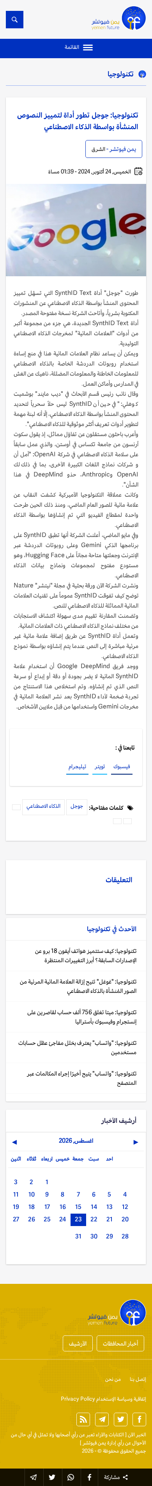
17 (47, 1207)
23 (78, 1219)
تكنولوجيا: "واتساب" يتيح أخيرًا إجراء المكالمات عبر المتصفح (81, 1078)
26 (31, 1219)
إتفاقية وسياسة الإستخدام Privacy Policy (103, 1399)
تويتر (100, 766)
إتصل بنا (138, 1379)
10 (31, 1194)
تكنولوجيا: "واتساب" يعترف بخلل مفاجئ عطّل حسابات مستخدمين (77, 1047)
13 (109, 1207)
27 (16, 1219)
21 (109, 1219)
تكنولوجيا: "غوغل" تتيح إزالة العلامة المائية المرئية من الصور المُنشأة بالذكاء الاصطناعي (78, 986)
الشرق (98, 148)
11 (16, 1194)
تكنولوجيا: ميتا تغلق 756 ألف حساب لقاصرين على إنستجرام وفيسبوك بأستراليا (81, 1016)
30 (93, 1236)
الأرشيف (78, 1343)
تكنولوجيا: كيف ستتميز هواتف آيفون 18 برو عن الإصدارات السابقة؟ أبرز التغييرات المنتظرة (85, 955)
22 (93, 1219)
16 (63, 1207)
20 (125, 1219)
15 (78, 1207)
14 (94, 1207)
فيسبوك (121, 766)
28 (125, 1236)
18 (31, 1207)
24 (62, 1219)
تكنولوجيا (121, 73)
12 (125, 1207)
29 (109, 1236)
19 (16, 1207)
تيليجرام (77, 766)
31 (78, 1236)
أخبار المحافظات (120, 1343)
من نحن (113, 1379)
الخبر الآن (137, 1434)
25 (47, 1219)
